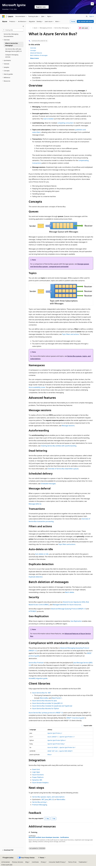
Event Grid (36, 769)
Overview (33, 48)
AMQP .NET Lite (52, 751)
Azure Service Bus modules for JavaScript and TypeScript (52, 706)
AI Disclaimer (6, 862)
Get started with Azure (85, 21)
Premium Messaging (39, 805)
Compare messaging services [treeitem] (11, 56)
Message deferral (35, 504)
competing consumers (65, 123)
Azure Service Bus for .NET (41, 693)
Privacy (43, 862)
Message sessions (68, 426)
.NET (42, 799)
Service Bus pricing (39, 802)
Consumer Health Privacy (57, 862)
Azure (35, 28)
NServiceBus (44, 698)
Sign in (91, 16)
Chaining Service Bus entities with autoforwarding (58, 446)
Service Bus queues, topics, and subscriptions (48, 797)
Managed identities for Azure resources (67, 605)
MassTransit (56, 698)
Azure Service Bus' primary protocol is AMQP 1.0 (46, 713)
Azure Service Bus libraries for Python (45, 708)
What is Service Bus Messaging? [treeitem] (11, 44)
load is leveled (48, 119)
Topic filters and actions (70, 334)
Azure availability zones (37, 387)
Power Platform (38, 777)
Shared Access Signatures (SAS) (74, 602)
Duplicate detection (36, 577)
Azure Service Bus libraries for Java (44, 701)
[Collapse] (23, 26)
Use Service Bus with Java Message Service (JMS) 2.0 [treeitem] (13, 50)
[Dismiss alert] (92, 3)
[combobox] (12, 30)
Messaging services (46, 28)
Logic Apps (36, 772)
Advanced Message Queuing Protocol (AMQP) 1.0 (68, 609)
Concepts (33, 50)
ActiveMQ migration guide (38, 678)
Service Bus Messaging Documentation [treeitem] (11, 35)
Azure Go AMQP (52, 747)
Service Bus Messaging (61, 28)
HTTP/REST (32, 611)
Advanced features (36, 53)
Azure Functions (38, 775)
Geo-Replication (76, 621)
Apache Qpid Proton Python (56, 740)
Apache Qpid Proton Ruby (56, 744)
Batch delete (69, 592)
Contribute (35, 862)
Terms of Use (72, 862)
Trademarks (82, 862)
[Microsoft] (3, 16)
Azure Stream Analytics (40, 783)
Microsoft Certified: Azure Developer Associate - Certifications (49, 837)
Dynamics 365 (37, 780)
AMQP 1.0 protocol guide (75, 718)
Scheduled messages (48, 484)
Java (46, 799)
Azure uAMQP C (52, 737)
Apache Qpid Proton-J (54, 733)
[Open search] (87, 16)
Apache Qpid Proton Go (67, 747)
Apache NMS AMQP (65, 751)
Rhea (49, 754)
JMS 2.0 (51, 799)
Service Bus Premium (36, 663)
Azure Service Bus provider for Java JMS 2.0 (47, 703)
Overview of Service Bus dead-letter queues (63, 469)
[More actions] (91, 27)
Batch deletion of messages (39, 55)
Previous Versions (17, 862)
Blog (26, 862)
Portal (73, 21)
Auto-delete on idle (41, 554)
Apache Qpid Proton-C (67, 737)
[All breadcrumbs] (30, 27)
